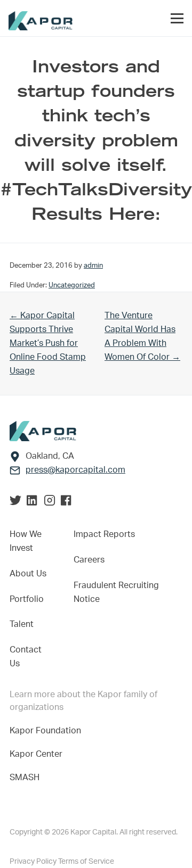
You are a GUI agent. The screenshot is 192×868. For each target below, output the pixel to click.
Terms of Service (86, 861)
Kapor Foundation (47, 730)
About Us (28, 573)
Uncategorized (72, 285)
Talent (22, 624)
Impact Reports (104, 534)
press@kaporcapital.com (75, 470)
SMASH (24, 777)
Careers (89, 560)
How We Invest (26, 541)
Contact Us (26, 657)
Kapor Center (38, 754)
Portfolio (27, 599)
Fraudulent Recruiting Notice (116, 592)
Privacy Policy (34, 861)
